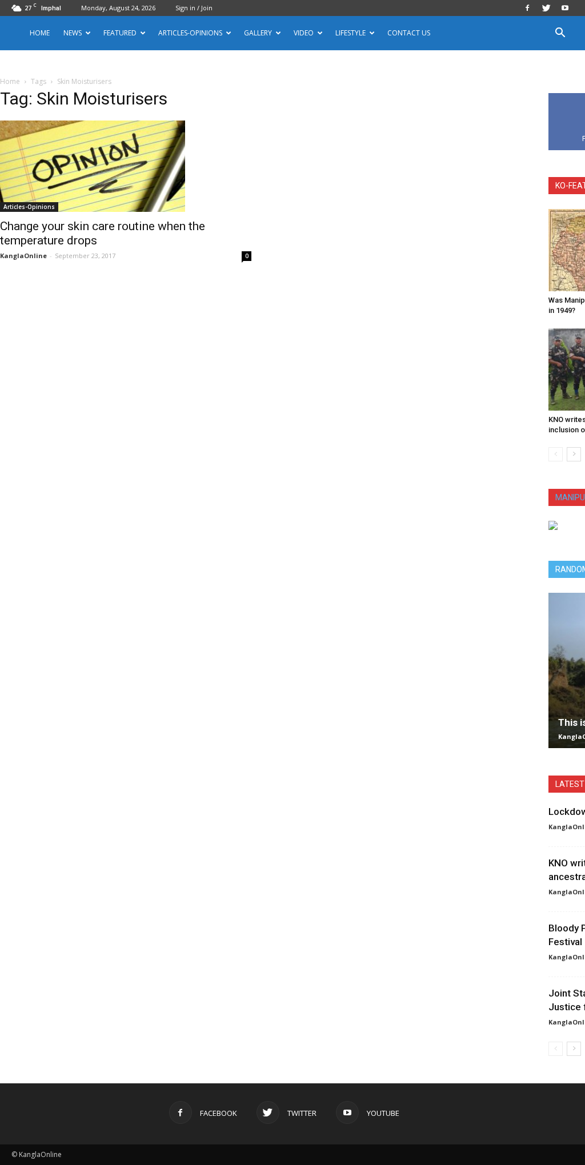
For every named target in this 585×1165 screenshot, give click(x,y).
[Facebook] (527, 8)
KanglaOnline (23, 255)
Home (40, 33)
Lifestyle (350, 33)
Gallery (258, 33)
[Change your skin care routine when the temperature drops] (125, 166)
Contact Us (408, 33)
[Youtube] (565, 8)
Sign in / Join (194, 7)
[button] (560, 34)
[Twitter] (546, 8)
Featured (120, 33)
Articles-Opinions (190, 33)
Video (304, 33)
